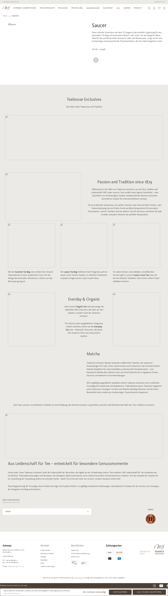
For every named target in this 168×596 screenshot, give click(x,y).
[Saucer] (36, 51)
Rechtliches (77, 545)
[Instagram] (154, 585)
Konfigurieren (120, 592)
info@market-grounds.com (15, 566)
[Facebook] (167, 585)
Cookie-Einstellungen (48, 566)
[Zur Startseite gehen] (6, 8)
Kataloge (43, 557)
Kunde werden (45, 550)
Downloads (44, 560)
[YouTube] (161, 585)
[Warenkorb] (164, 8)
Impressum (74, 550)
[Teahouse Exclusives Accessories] (150, 518)
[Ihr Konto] (154, 8)
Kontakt (45, 545)
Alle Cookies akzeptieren (149, 592)
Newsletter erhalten (47, 553)
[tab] (11, 500)
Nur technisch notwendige (94, 592)
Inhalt (7, 512)
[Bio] (85, 563)
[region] (36, 51)
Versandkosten (79, 578)
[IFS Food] (75, 562)
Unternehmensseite (11, 2)
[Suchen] (149, 8)
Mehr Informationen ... (12, 593)
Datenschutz (75, 557)
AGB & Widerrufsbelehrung (80, 553)
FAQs (42, 563)
